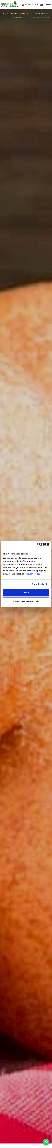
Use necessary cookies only (26, 601)
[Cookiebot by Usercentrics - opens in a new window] (37, 544)
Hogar (5, 13)
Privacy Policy (33, 574)
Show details (38, 584)
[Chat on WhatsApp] (46, 1142)
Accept (26, 592)
